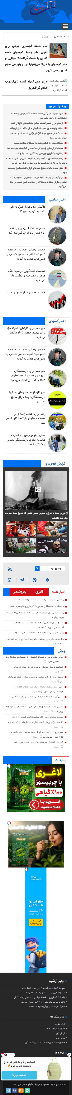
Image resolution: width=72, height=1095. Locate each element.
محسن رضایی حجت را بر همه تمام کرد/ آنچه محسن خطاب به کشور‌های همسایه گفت (25, 254)
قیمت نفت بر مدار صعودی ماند (26, 292)
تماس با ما (60, 1038)
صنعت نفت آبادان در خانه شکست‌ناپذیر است (42, 717)
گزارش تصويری (55, 464)
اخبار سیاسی (57, 200)
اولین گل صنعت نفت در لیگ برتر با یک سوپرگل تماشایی (37, 697)
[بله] (47, 580)
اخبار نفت (58, 592)
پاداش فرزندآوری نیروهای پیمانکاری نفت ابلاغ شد (39, 153)
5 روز (53, 682)
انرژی (39, 592)
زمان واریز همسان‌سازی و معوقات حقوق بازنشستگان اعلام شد (25, 418)
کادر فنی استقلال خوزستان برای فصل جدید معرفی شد (38, 742)
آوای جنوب (60, 1024)
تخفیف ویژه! (19, 1075)
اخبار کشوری (57, 321)
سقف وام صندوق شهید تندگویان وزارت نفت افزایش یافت (36, 128)
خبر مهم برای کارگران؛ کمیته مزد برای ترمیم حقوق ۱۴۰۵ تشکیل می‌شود (26, 333)
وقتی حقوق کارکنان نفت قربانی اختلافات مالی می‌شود (39, 633)
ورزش (61, 651)
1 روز (41, 662)
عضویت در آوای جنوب (55, 1029)
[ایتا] (34, 580)
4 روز (57, 672)
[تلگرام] (8, 1090)
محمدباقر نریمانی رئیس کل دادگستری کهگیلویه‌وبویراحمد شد (35, 148)
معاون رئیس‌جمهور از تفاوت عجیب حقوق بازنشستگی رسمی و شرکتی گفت (26, 440)
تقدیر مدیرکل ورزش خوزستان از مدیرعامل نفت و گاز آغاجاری (35, 722)
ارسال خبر (60, 1033)
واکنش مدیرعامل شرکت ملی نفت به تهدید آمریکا (27, 209)
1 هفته (57, 702)
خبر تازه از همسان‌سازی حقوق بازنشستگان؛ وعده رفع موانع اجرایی (26, 397)
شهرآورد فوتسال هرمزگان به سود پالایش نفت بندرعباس (38, 667)
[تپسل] (9, 766)
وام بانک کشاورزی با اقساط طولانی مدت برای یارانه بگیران (39, 997)
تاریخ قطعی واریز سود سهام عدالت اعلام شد (45, 993)
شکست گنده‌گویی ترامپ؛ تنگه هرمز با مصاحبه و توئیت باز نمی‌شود (26, 276)
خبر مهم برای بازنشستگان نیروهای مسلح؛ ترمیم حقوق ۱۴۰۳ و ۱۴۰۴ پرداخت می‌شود (28, 376)
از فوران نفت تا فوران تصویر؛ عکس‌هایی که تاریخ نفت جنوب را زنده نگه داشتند (35, 515)
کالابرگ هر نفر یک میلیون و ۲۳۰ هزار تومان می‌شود (43, 1002)
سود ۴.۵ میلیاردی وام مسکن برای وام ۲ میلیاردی (43, 988)
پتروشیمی (19, 592)
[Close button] (69, 1055)
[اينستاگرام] (9, 580)
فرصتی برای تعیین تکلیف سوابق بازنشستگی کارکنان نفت (37, 123)
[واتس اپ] (22, 580)
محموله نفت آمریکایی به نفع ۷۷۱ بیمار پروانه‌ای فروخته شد (26, 231)
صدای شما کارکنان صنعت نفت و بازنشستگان (45, 1042)
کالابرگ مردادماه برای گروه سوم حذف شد (47, 1007)
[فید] (9, 569)
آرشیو (53, 981)
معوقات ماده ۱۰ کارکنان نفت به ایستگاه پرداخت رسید (38, 143)
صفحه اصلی (59, 36)
